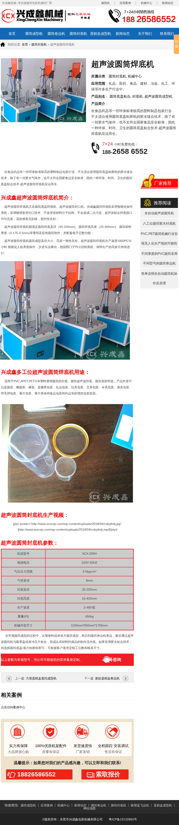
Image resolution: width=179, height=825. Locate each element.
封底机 (137, 96)
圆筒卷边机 (56, 33)
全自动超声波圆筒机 (159, 213)
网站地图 (89, 808)
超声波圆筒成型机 (158, 96)
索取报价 (108, 774)
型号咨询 (113, 659)
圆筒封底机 (78, 33)
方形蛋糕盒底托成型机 (41, 678)
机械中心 (146, 3)
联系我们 (167, 33)
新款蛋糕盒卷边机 (107, 678)
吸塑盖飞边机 (140, 805)
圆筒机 (105, 3)
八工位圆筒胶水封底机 (159, 223)
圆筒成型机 (34, 33)
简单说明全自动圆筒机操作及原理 (159, 278)
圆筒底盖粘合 (120, 96)
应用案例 (125, 3)
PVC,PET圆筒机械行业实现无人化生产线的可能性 (159, 238)
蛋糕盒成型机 (100, 33)
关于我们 (145, 33)
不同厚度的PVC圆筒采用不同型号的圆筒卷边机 (159, 258)
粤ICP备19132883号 (122, 819)
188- (125, 152)
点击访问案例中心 (13, 707)
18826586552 (36, 774)
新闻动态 (167, 3)
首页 (12, 33)
